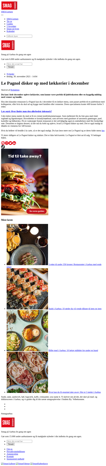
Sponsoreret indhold (15, 459)
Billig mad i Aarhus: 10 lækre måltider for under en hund (73, 350)
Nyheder (10, 74)
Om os (9, 449)
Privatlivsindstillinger (16, 451)
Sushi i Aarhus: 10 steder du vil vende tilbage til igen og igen (75, 308)
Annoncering (12, 454)
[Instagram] (7, 143)
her (103, 130)
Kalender (11, 31)
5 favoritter (11, 26)
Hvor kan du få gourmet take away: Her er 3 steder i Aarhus (75, 392)
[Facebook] (3, 143)
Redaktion (14, 90)
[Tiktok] (3, 147)
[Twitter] (10, 143)
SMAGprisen (7, 12)
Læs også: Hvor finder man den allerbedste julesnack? (26, 111)
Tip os (9, 21)
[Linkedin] (14, 143)
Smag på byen (13, 29)
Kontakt (10, 456)
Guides (10, 24)
